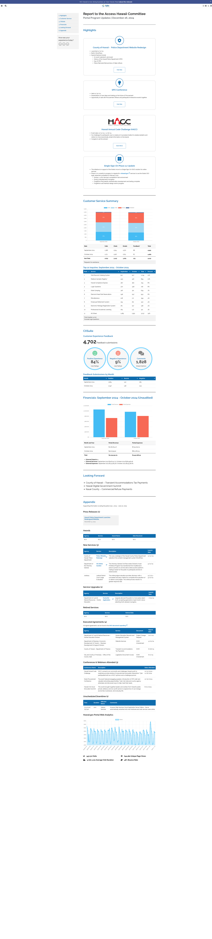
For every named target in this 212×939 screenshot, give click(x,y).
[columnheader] (86, 271)
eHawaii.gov (125, 173)
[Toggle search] (5, 6)
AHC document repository (118, 625)
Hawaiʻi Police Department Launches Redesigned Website (97, 518)
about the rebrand (125, 2)
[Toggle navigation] (1, 6)
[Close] (210, 1)
